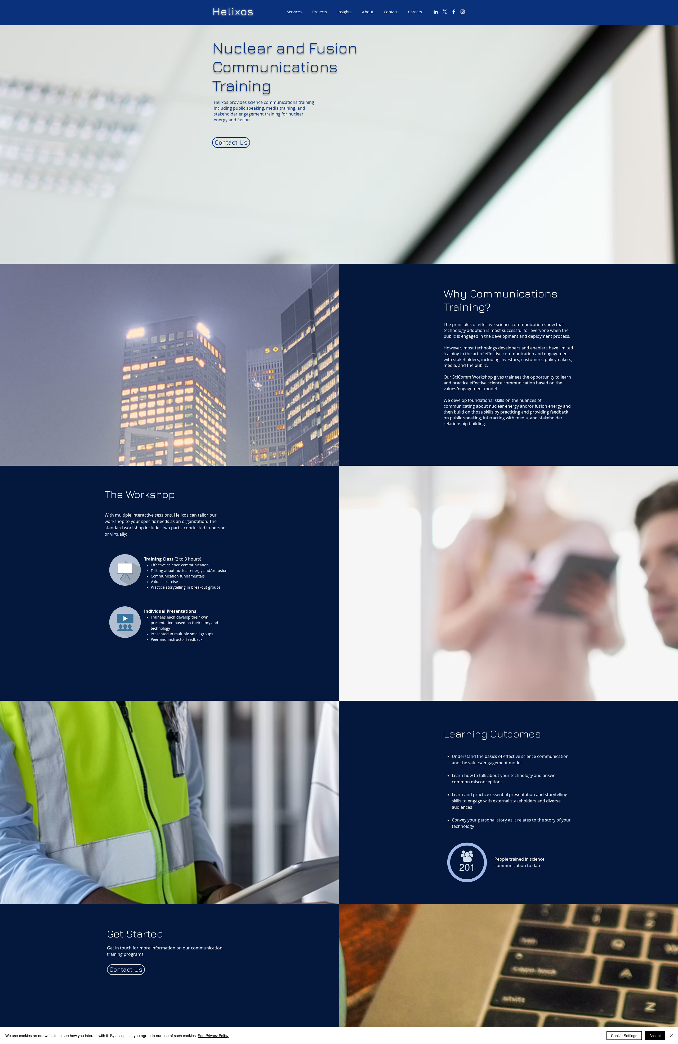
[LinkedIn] (436, 12)
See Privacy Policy (213, 1035)
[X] (445, 12)
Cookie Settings (624, 1035)
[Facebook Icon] (454, 12)
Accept (655, 1035)
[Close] (671, 1035)
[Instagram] (463, 12)
